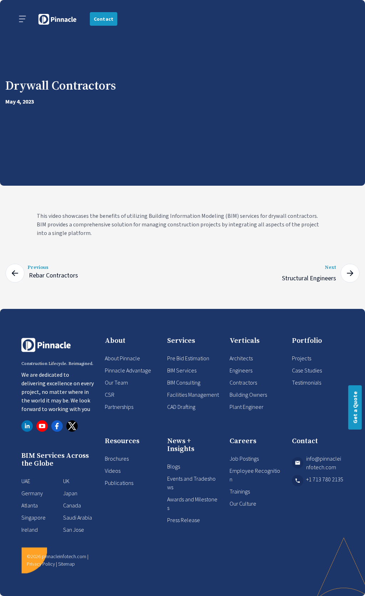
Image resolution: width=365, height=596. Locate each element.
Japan (70, 493)
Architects (241, 358)
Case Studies (307, 370)
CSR (109, 394)
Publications (119, 482)
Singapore (33, 517)
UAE (25, 481)
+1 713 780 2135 (324, 479)
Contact (103, 19)
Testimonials (306, 382)
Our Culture (243, 503)
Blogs (173, 466)
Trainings (240, 491)
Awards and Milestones (192, 503)
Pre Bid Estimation (188, 358)
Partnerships (119, 406)
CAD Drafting (181, 406)
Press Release (183, 520)
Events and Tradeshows (191, 483)
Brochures (117, 458)
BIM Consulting (183, 382)
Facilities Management (193, 394)
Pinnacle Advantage (128, 370)
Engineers (241, 370)
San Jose (73, 529)
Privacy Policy (41, 564)
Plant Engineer (246, 406)
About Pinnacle (122, 358)
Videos (112, 470)
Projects (301, 358)
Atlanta (29, 505)
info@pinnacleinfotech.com (323, 463)
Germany (32, 493)
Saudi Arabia (77, 517)
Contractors (243, 382)
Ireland (29, 529)
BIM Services (181, 370)
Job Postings (244, 458)
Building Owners (248, 394)
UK (66, 481)
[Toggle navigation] (22, 18)
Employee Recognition (255, 475)
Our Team (116, 382)
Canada (72, 505)
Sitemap (66, 564)
